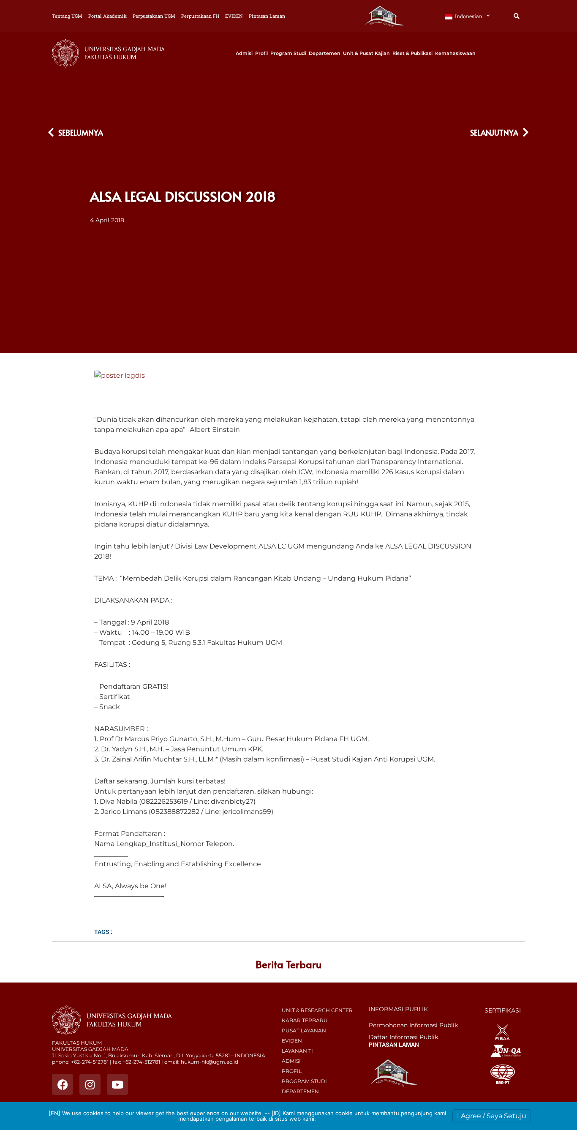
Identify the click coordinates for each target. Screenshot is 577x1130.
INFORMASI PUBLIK (398, 1009)
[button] (516, 16)
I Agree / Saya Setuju (491, 1116)
